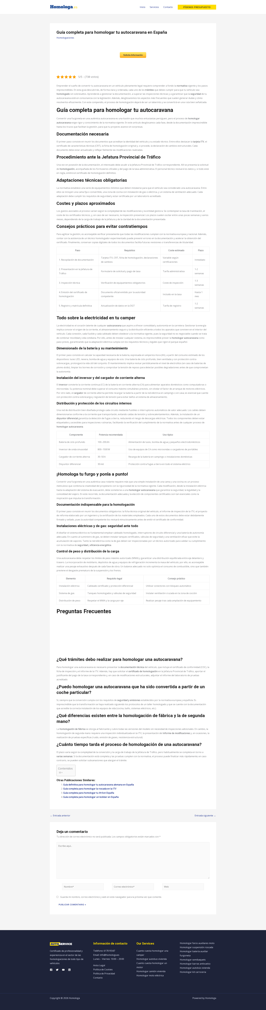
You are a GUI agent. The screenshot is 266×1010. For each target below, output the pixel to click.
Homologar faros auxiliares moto (197, 943)
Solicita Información (133, 55)
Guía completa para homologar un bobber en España (91, 796)
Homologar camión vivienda (150, 971)
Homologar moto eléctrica (150, 975)
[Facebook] (51, 970)
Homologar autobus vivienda (151, 958)
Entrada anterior (60, 815)
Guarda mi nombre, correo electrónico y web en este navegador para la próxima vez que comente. (111, 896)
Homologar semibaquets (193, 959)
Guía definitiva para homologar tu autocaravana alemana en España (98, 784)
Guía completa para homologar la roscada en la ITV (89, 788)
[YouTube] (63, 970)
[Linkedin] (69, 970)
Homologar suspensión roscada (196, 947)
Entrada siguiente (205, 815)
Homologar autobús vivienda (195, 967)
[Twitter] (57, 970)
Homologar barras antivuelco (195, 963)
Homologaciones (65, 37)
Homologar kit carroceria (193, 972)
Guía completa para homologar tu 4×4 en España (88, 792)
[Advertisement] (133, 637)
